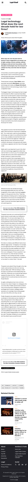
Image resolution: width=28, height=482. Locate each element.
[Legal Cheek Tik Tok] (26, 464)
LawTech (14, 385)
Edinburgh (7, 385)
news (16, 408)
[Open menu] (2, 2)
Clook (16, 479)
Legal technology (6, 387)
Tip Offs (3, 453)
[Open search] (25, 2)
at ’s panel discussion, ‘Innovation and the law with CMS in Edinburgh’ (13, 76)
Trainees (21, 387)
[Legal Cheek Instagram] (19, 464)
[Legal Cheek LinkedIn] (22, 464)
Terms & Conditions (6, 464)
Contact (3, 451)
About (2, 449)
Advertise (3, 456)
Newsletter (4, 458)
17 (16, 405)
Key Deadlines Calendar (19, 456)
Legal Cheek (12, 355)
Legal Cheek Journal (20, 453)
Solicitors (15, 387)
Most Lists (18, 449)
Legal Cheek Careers (7, 14)
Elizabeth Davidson (11, 32)
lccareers (20, 385)
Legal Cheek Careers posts (12, 372)
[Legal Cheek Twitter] (15, 464)
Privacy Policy (4, 466)
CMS (9, 18)
